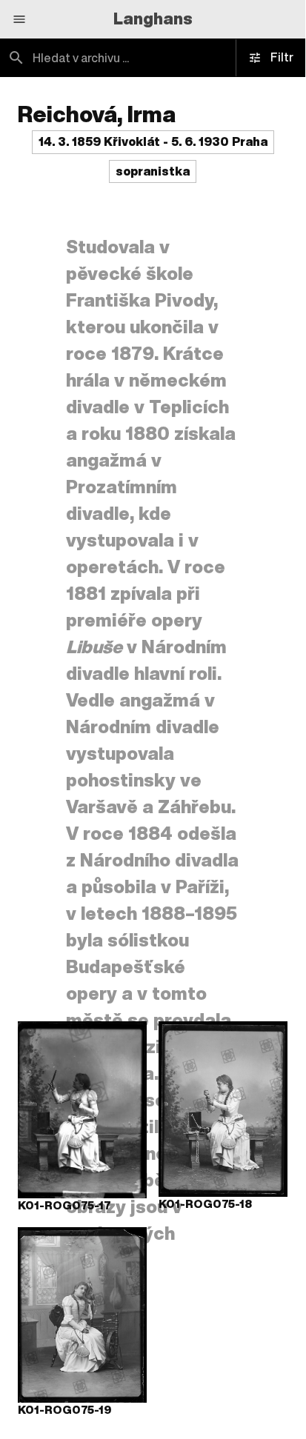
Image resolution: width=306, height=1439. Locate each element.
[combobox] (152, 58)
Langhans (153, 18)
